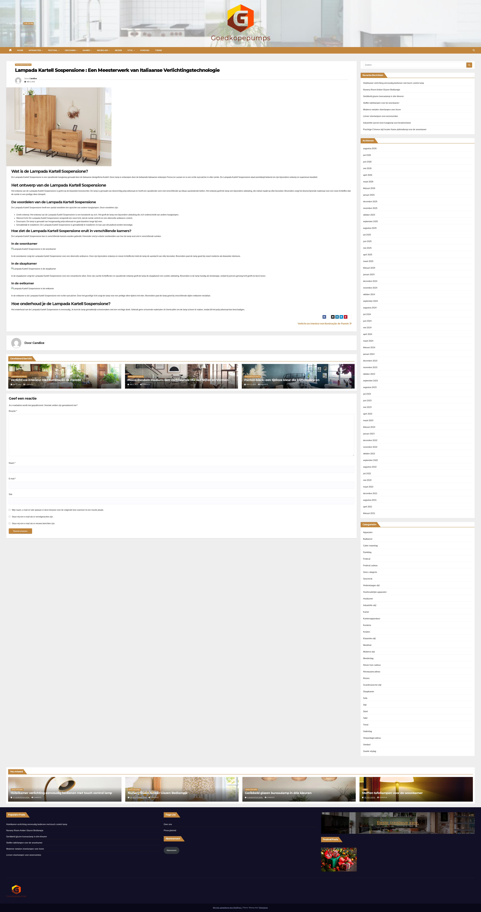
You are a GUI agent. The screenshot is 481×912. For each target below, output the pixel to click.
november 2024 (370, 288)
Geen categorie (370, 572)
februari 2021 (369, 513)
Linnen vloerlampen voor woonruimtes (380, 116)
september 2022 (370, 460)
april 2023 (367, 414)
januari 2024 (369, 354)
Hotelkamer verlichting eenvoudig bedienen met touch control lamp (393, 83)
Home (20, 50)
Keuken (366, 632)
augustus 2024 (370, 308)
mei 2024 (367, 328)
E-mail (12, 479)
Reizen (118, 50)
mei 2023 (367, 407)
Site (10, 494)
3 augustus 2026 (255, 797)
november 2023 (370, 367)
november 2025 (370, 208)
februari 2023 (369, 427)
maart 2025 (368, 261)
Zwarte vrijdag (369, 751)
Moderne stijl (369, 652)
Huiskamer (368, 599)
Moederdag (368, 658)
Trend (158, 50)
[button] (474, 50)
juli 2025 (367, 235)
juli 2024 (367, 314)
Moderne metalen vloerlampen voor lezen (382, 110)
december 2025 (370, 201)
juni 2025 (367, 241)
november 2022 (370, 447)
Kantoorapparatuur (371, 619)
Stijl (131, 50)
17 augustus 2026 (21, 797)
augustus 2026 (370, 148)
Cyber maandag (370, 546)
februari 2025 (369, 268)
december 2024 (370, 281)
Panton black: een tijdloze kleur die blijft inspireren (281, 380)
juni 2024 (367, 321)
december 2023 (370, 361)
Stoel (365, 711)
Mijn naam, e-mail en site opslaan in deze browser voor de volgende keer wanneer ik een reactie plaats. (58, 510)
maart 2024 (368, 341)
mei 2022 (367, 480)
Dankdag (367, 552)
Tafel (365, 718)
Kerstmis (367, 625)
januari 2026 (369, 195)
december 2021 (370, 493)
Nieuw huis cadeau (372, 665)
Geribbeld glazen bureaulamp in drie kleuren (383, 96)
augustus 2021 (370, 500)
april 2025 (367, 255)
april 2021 (367, 507)
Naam (12, 463)
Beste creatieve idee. (398, 822)
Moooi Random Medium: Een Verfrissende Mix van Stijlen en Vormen (178, 380)
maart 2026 (368, 182)
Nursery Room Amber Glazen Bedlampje (381, 90)
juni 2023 (367, 400)
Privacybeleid (170, 830)
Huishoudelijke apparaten (375, 592)
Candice (33, 78)
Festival (53, 50)
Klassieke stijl (369, 638)
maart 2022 (368, 487)
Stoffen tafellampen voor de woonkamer (381, 103)
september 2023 (370, 381)
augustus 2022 (370, 467)
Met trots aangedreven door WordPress (227, 908)
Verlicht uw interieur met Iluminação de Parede (323, 323)
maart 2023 (368, 420)
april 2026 (367, 175)
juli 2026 (367, 155)
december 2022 (370, 440)
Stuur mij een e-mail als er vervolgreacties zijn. (32, 517)
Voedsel (145, 50)
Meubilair (102, 50)
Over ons (168, 824)
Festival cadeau (370, 565)
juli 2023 (367, 394)
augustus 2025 (370, 228)
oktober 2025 (369, 215)
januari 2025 (369, 274)
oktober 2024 (369, 294)
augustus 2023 (370, 387)
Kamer (86, 50)
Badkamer (368, 539)
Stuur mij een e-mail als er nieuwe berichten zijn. (33, 523)
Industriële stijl (369, 605)
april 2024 (367, 334)
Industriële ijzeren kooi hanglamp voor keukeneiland (387, 123)
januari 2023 (369, 434)
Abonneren (171, 850)
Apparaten (35, 50)
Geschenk (70, 50)
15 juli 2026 (370, 797)
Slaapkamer (368, 691)
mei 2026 (367, 168)
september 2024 (370, 301)
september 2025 (370, 221)
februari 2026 (369, 188)
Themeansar (263, 908)
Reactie (13, 411)
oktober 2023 (369, 374)
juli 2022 (367, 473)
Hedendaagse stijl (371, 585)
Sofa (365, 698)
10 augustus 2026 (138, 797)
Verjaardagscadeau (23, 64)
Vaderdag (367, 731)
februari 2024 (369, 347)
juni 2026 (367, 162)
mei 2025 (367, 248)
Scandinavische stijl (372, 685)
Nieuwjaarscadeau (371, 672)
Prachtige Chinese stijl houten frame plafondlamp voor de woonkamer (395, 129)
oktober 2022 (369, 454)
